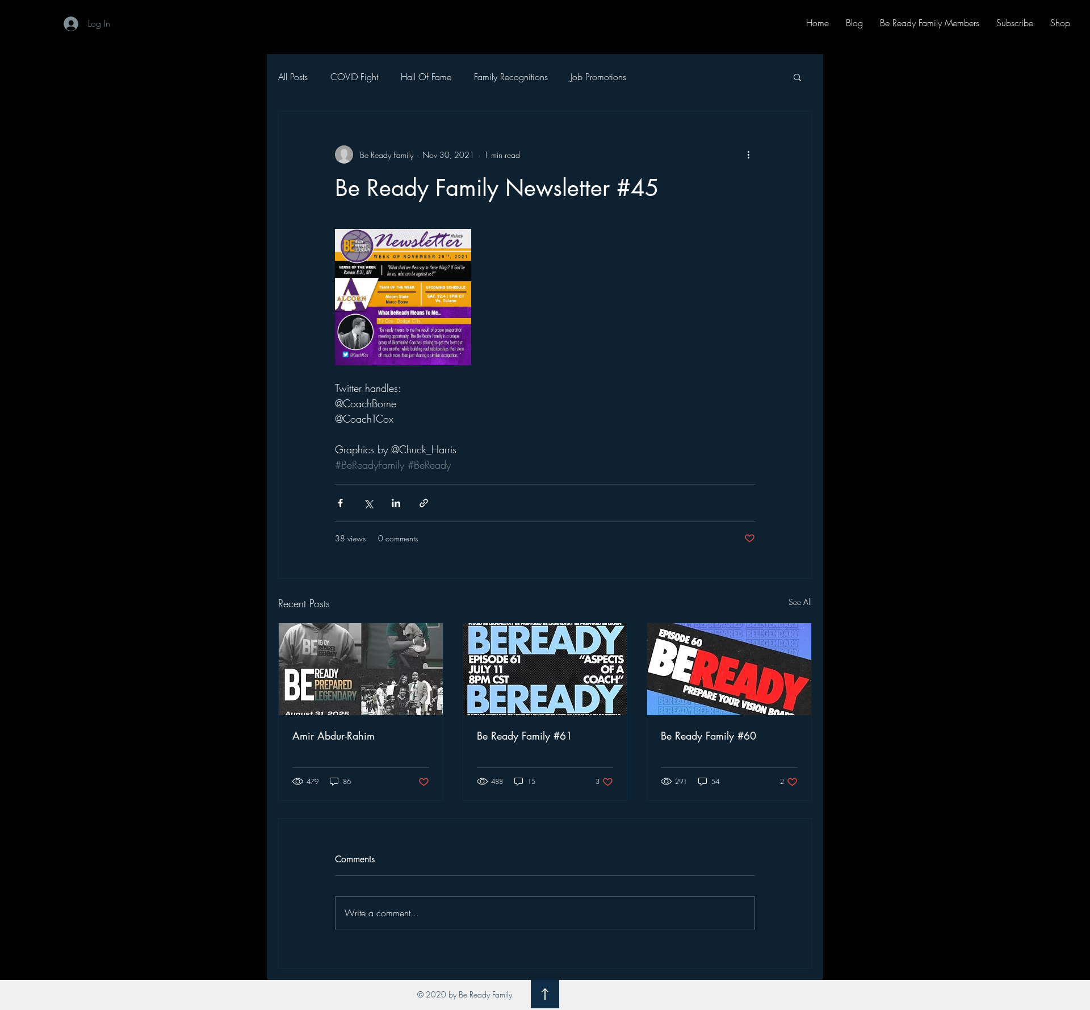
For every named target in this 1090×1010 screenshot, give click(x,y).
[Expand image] (403, 297)
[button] (797, 76)
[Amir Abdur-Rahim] (361, 669)
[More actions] (748, 154)
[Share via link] (423, 503)
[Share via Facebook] (340, 503)
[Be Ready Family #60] (729, 669)
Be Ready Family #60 (708, 735)
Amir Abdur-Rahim (333, 735)
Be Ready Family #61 (524, 735)
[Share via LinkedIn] (396, 503)
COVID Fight (354, 76)
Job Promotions (598, 76)
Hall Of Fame (426, 76)
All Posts (293, 76)
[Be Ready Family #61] (545, 669)
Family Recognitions (511, 76)
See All (800, 601)
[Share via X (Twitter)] (368, 503)
